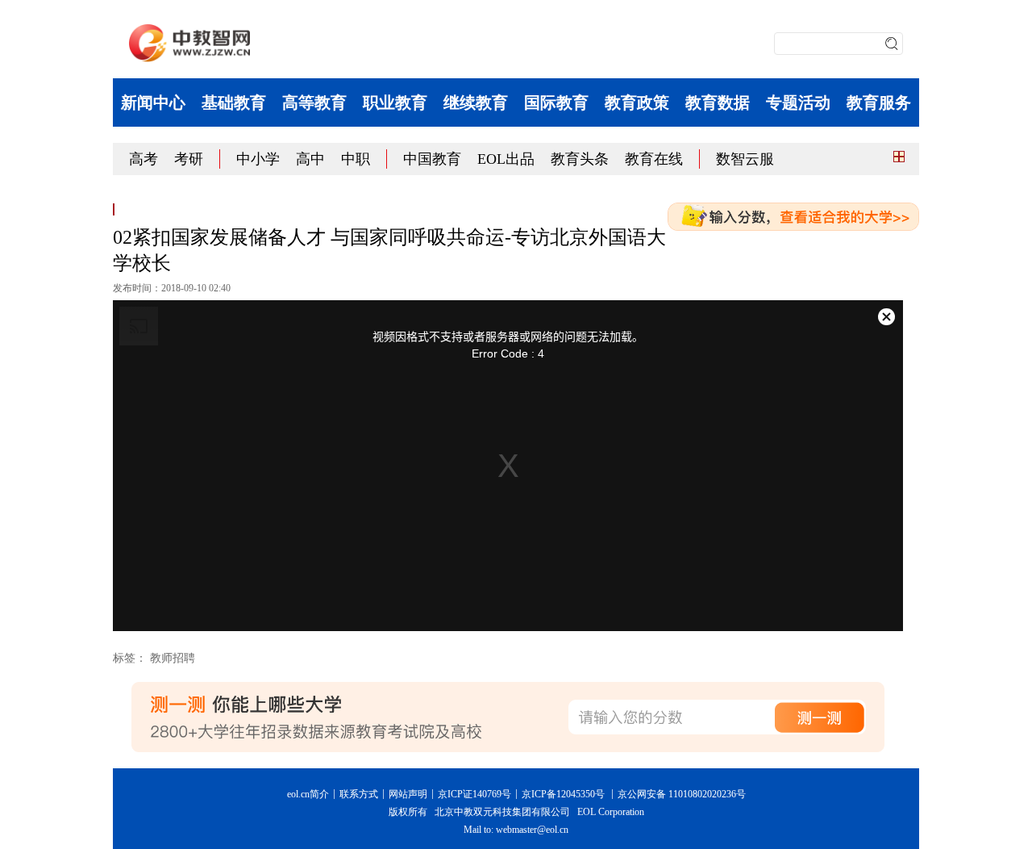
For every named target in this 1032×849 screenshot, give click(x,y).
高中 (310, 159)
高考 (143, 159)
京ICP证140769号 (474, 794)
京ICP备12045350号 (563, 794)
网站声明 (408, 794)
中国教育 (432, 159)
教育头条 (580, 159)
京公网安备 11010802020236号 (682, 794)
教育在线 (654, 159)
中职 (355, 159)
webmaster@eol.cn (532, 829)
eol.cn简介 (308, 794)
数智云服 (745, 159)
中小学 (258, 159)
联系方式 (358, 794)
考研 (188, 159)
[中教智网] (189, 43)
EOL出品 (506, 159)
